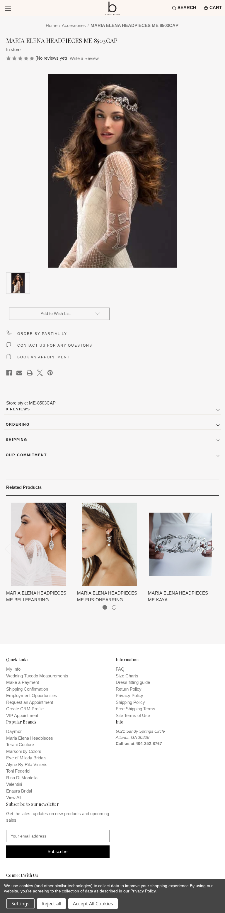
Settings (20, 903)
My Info (13, 669)
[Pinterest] (50, 373)
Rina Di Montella (22, 777)
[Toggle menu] (8, 8)
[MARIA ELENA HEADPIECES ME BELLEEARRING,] (38, 544)
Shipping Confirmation (27, 689)
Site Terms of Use (133, 715)
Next (211, 549)
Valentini (14, 784)
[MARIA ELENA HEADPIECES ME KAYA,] (180, 544)
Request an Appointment (29, 702)
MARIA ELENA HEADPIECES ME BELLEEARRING (36, 596)
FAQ (120, 669)
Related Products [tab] (24, 487)
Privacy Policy (129, 695)
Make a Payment (22, 682)
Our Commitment (26, 455)
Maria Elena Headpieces (29, 738)
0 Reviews (18, 409)
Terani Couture (20, 744)
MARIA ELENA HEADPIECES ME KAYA (178, 596)
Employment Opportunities (31, 695)
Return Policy (129, 689)
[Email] (19, 373)
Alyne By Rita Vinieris (26, 764)
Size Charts (127, 675)
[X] (40, 373)
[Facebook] (9, 373)
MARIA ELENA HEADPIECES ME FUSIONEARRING (107, 596)
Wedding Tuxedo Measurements (37, 675)
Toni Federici (18, 770)
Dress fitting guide (133, 682)
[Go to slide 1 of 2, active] (105, 607)
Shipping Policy (130, 702)
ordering (18, 424)
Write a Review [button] (84, 58)
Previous (7, 549)
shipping (16, 440)
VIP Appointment (22, 715)
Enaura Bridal (19, 790)
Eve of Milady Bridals (26, 757)
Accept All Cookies (93, 903)
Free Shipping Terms (135, 708)
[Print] (30, 373)
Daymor (14, 731)
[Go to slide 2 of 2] (114, 607)
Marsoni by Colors (23, 751)
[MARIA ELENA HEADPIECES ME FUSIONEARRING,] (109, 544)
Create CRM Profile (25, 708)
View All (13, 797)
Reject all (51, 903)
